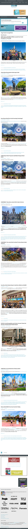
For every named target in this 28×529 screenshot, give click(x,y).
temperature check (6, 404)
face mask (6, 402)
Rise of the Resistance (21, 403)
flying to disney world (21, 354)
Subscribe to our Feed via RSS (4, 526)
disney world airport (6, 354)
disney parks (5, 400)
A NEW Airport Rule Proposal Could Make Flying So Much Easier (12, 156)
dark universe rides (17, 236)
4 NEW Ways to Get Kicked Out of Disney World (10, 368)
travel (12, 190)
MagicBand (2, 403)
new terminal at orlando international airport (18, 355)
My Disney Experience (11, 153)
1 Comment (9, 39)
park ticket (9, 403)
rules (25, 403)
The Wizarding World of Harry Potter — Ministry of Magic (10, 227)
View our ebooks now (8, 494)
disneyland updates (10, 106)
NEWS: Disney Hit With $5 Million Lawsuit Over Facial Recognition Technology (12, 37)
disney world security (17, 152)
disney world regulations (19, 401)
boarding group (10, 401)
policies (11, 403)
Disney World (12, 152)
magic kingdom (14, 438)
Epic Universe (5, 234)
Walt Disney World (8, 150)
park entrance (5, 403)
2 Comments (7, 119)
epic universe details (21, 237)
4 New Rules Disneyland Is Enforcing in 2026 (10, 72)
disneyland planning (10, 105)
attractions (5, 236)
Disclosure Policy (3, 515)
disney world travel (11, 354)
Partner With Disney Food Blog (5, 518)
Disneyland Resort (9, 67)
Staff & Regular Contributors (4, 514)
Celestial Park (9, 236)
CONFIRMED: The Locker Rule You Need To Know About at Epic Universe (14, 243)
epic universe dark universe (15, 237)
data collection (9, 152)
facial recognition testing (12, 428)
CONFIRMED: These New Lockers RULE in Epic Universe (12, 202)
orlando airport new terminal (6, 356)
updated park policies (5, 97)
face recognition (24, 437)
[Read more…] (3, 101)
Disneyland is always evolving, (4, 75)
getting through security (4, 288)
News (15, 67)
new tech (10, 97)
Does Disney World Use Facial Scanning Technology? (12, 118)
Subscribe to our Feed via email (5, 527)
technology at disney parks (13, 439)
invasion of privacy (6, 153)
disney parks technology (7, 437)
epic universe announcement (8, 237)
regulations (16, 403)
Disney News (5, 67)
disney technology (12, 437)
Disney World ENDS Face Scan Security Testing (10, 406)
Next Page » (5, 452)
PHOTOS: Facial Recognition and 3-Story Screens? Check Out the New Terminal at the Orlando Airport (13, 324)
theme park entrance (20, 439)
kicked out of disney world (21, 402)
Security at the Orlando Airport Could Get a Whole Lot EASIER (13, 285)
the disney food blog (14, 4)
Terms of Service (3, 517)
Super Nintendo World (8, 226)
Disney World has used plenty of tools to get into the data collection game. (17, 143)
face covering (2, 402)
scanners (17, 153)
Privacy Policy (2, 516)
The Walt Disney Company (12, 523)
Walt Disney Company (16, 522)
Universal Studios (13, 234)
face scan (21, 152)
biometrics (5, 152)
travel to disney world (12, 357)
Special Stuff (11, 400)
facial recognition (15, 106)
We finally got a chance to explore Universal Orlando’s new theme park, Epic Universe (12, 225)
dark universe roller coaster (22, 236)
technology (2, 404)
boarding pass (13, 401)
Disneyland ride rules (16, 105)
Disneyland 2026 (6, 105)
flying (1, 190)
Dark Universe (6, 228)
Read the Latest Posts (4, 16)
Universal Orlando (3, 239)
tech (9, 439)
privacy (15, 153)
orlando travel (19, 356)
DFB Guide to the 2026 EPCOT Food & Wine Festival (14, 466)
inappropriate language (15, 402)
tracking (20, 153)
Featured (13, 67)
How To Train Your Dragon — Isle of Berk (18, 226)
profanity (14, 403)
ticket (16, 404)
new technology (10, 355)
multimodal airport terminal (4, 355)
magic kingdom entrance (19, 438)
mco (3, 190)
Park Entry (7, 439)
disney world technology (18, 437)
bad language (5, 401)
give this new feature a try (18, 429)
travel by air (14, 287)
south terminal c (5, 357)
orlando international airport (7, 190)
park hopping (19, 106)
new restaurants (8, 349)
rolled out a (9, 409)
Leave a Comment (7, 203)
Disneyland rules (21, 105)
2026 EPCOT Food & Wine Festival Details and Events (14, 463)
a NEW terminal (5, 348)
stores (11, 349)
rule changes (23, 106)
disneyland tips (6, 106)
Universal (6, 273)
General (7, 188)
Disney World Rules (24, 401)
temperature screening (12, 404)
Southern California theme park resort (18, 99)
